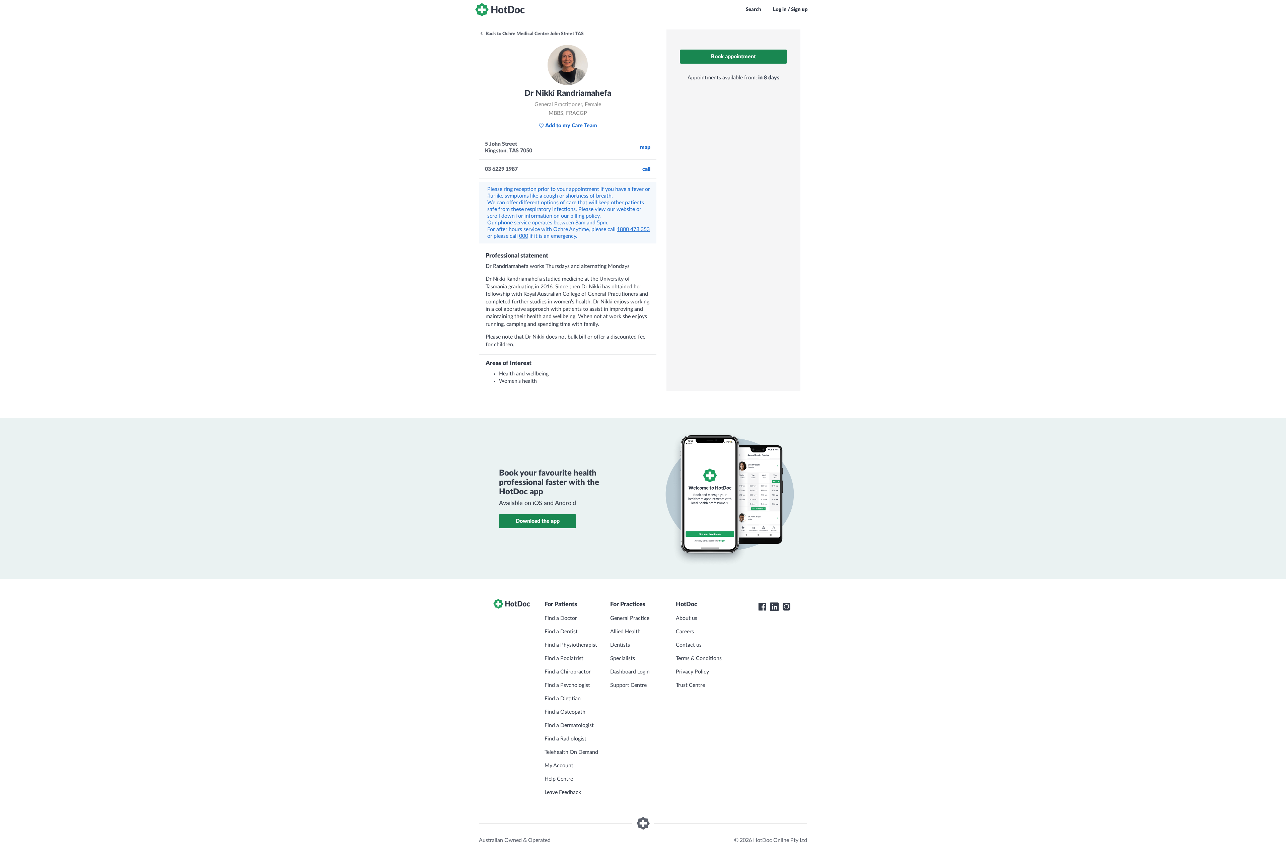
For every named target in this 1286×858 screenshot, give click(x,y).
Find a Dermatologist (569, 725)
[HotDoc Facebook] (762, 606)
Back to (534, 33)
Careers (685, 631)
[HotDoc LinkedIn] (774, 606)
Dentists (620, 645)
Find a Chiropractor (568, 671)
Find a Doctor (561, 618)
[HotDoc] (500, 9)
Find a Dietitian (563, 698)
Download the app (538, 521)
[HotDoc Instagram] (786, 606)
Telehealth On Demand (571, 752)
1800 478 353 (633, 229)
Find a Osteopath (565, 712)
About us (686, 618)
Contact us (689, 645)
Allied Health (625, 631)
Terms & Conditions (699, 658)
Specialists (622, 658)
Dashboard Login (630, 671)
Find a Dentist (561, 631)
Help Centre (559, 779)
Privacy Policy (692, 671)
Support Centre (628, 685)
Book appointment (733, 56)
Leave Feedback (563, 792)
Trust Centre (690, 685)
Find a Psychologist (567, 685)
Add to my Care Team (571, 125)
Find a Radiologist (565, 738)
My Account (559, 765)
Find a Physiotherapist (571, 645)
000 (523, 236)
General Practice (629, 618)
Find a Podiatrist (564, 658)
